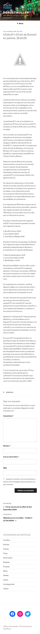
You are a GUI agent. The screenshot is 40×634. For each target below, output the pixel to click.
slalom (5, 580)
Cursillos (6, 540)
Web (5, 468)
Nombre (7, 446)
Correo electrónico (11, 457)
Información (7, 558)
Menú (21, 23)
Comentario (8, 416)
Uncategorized (8, 584)
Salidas (6, 575)
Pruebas (6, 567)
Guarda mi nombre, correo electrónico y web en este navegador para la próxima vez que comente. (19, 481)
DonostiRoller (16, 12)
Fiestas (6, 549)
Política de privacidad (10, 626)
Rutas (5, 571)
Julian (19, 31)
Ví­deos (6, 589)
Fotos (5, 553)
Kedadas (6, 562)
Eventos (10, 392)
